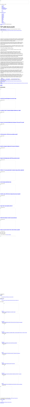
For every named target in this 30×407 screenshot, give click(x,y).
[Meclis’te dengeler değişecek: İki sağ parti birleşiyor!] (8, 144)
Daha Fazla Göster (2, 81)
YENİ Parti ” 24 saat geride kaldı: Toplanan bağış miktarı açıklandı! (12, 170)
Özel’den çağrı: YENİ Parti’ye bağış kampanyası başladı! (10, 193)
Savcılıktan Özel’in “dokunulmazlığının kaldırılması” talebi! (10, 110)
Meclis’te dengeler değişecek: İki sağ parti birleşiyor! (9, 146)
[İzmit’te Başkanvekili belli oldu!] (8, 180)
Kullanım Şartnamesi (4, 8)
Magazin (3, 17)
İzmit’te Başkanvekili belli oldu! (5, 182)
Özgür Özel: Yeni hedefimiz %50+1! (6, 205)
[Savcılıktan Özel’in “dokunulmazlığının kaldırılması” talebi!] (8, 108)
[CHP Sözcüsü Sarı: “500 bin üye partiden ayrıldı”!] (8, 132)
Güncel (3, 14)
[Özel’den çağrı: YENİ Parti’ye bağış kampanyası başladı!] (8, 192)
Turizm (3, 21)
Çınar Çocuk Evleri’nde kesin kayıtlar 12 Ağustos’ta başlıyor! (11, 353)
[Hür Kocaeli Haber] (3, 12)
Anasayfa (3, 5)
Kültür (2, 19)
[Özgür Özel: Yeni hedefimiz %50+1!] (8, 204)
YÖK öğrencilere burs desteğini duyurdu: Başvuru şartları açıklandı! (12, 384)
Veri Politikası (3, 7)
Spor (2, 20)
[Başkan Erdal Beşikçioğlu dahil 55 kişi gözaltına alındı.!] (8, 156)
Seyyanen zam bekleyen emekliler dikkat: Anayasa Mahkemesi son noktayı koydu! (14, 332)
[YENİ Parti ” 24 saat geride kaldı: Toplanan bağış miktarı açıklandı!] (8, 168)
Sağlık (2, 18)
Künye (3, 6)
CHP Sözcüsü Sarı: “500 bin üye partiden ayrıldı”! (9, 134)
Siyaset (3, 15)
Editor (3, 79)
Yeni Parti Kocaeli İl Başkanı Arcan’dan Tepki (8, 98)
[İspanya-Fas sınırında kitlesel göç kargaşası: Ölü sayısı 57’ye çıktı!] (8, 120)
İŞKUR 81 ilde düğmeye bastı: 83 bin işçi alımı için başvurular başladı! (12, 322)
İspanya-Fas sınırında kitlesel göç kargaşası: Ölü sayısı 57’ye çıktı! (12, 122)
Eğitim (3, 16)
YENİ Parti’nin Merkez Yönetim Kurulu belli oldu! (8, 217)
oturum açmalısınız (8, 234)
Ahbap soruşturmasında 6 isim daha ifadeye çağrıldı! (10, 229)
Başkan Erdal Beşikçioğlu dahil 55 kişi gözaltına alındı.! (10, 158)
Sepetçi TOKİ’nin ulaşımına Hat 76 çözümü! (8, 363)
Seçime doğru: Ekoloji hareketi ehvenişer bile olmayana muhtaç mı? (10, 300)
